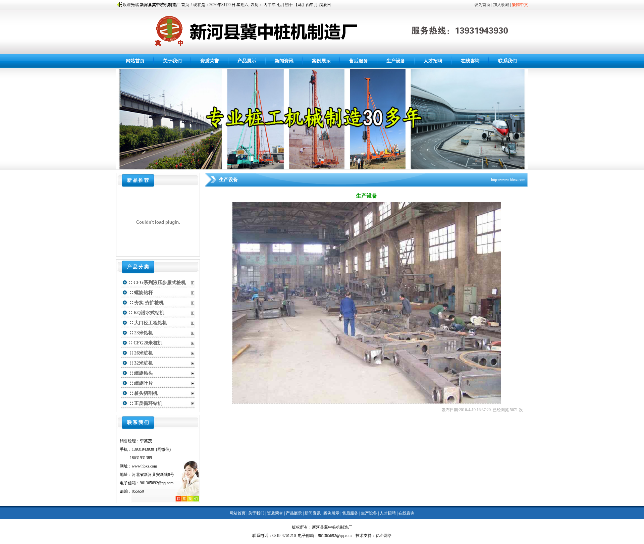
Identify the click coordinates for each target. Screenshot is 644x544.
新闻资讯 (284, 60)
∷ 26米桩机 (141, 353)
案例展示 (321, 60)
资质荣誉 (209, 60)
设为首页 (482, 4)
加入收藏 (501, 4)
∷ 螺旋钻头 (141, 373)
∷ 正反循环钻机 (145, 403)
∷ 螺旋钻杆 (141, 292)
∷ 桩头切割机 (143, 393)
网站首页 (135, 60)
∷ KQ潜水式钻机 (146, 312)
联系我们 (507, 60)
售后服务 (358, 60)
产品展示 (246, 60)
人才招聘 (433, 60)
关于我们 (172, 60)
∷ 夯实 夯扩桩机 (146, 302)
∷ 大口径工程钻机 (148, 322)
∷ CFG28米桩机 (145, 342)
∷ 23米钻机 (141, 332)
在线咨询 (470, 60)
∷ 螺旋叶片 (141, 383)
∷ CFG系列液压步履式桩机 (157, 282)
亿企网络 (384, 535)
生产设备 (395, 60)
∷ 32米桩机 (141, 363)
